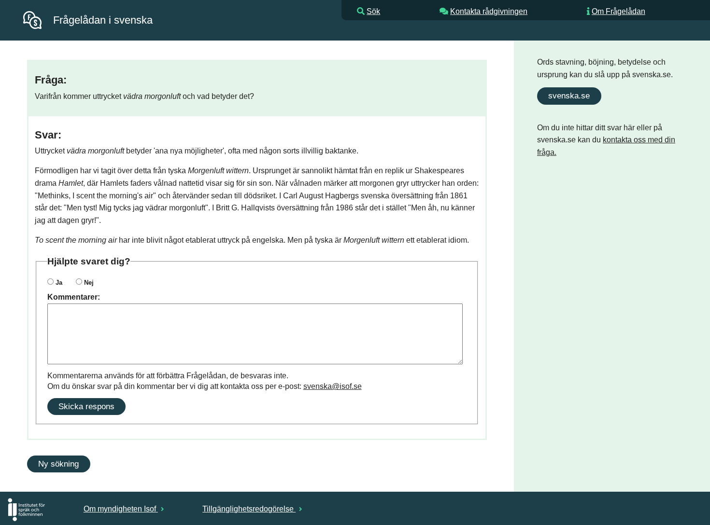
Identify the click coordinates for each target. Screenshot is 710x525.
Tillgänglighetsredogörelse (249, 509)
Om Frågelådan (618, 11)
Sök (373, 11)
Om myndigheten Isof (121, 509)
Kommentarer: (73, 297)
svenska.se (569, 95)
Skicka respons (86, 406)
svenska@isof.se (332, 386)
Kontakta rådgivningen (488, 11)
